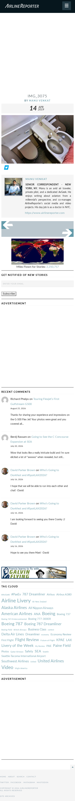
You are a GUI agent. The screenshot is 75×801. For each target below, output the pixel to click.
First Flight (7, 640)
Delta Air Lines (12, 634)
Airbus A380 (64, 594)
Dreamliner (32, 634)
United (33, 662)
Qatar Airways (16, 652)
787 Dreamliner (33, 594)
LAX (69, 640)
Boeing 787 (12, 624)
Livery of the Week (17, 646)
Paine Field (62, 646)
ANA (37, 614)
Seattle (46, 652)
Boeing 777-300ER (39, 619)
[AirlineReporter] (37, 6)
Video (7, 667)
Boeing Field (6, 630)
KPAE (60, 640)
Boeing (48, 614)
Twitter (4, 782)
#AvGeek (5, 595)
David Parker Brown (22, 470)
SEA (38, 651)
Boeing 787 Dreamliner (43, 624)
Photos (5, 651)
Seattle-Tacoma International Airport (23, 656)
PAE (48, 646)
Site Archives (7, 796)
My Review (40, 646)
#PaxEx (16, 594)
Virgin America (21, 668)
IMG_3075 (37, 96)
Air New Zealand (39, 602)
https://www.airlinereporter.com (45, 213)
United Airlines (51, 661)
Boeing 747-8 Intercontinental (14, 619)
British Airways (20, 630)
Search (21, 777)
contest (51, 630)
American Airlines (16, 614)
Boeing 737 (63, 614)
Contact (31, 777)
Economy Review (61, 634)
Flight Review (27, 640)
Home (3, 777)
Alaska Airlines (14, 608)
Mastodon (42, 782)
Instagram (29, 782)
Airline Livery (16, 600)
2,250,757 (52, 266)
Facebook (16, 782)
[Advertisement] (37, 54)
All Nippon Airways (40, 608)
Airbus (51, 594)
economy (45, 635)
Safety (29, 651)
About (11, 777)
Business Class (37, 629)
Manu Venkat (40, 100)
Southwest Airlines (15, 661)
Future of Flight (47, 640)
